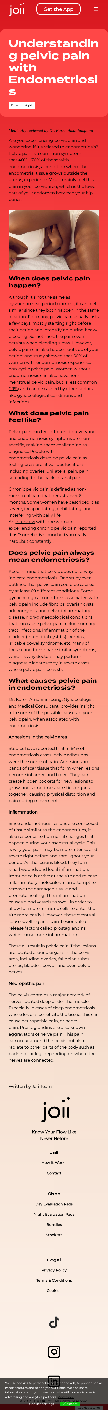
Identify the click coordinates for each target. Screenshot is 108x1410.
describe (49, 457)
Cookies (54, 1290)
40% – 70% (29, 159)
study (75, 577)
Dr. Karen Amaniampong (35, 699)
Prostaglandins (36, 1027)
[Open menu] (96, 9)
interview (25, 521)
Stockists (54, 1235)
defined (62, 489)
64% (75, 748)
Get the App (58, 9)
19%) (14, 388)
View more (66, 1397)
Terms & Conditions (54, 1280)
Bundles (54, 1224)
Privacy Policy (54, 1270)
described (79, 502)
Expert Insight (21, 105)
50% (77, 355)
